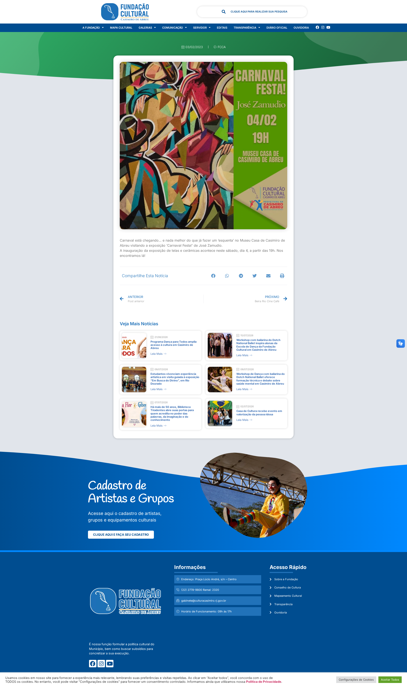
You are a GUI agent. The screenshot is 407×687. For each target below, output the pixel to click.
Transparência (245, 27)
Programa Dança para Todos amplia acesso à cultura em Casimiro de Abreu (174, 345)
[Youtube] (328, 27)
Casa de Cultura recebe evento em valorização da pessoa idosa (259, 412)
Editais (222, 27)
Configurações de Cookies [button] (356, 679)
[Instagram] (323, 27)
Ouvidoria (301, 27)
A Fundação (91, 27)
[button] (213, 276)
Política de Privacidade (263, 682)
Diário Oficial (276, 27)
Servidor (200, 27)
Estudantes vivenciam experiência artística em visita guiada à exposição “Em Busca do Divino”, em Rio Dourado (175, 378)
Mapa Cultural (121, 27)
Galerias (145, 27)
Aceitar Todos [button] (390, 679)
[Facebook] (317, 27)
